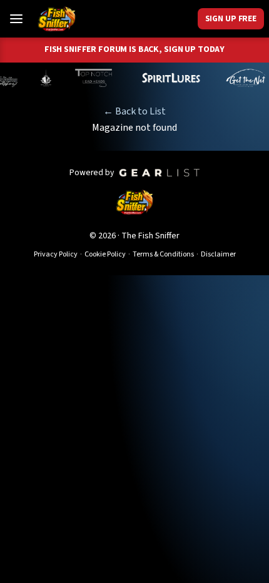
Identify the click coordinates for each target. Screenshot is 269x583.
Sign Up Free (230, 18)
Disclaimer (218, 254)
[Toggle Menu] (16, 18)
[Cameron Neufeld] (165, 78)
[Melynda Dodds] (40, 78)
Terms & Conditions (163, 254)
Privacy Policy (56, 254)
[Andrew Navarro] (89, 78)
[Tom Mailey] (240, 78)
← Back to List (134, 111)
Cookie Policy (105, 254)
